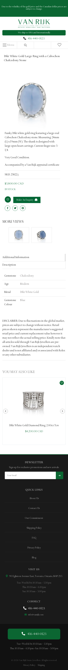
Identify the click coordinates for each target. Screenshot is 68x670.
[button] (8, 45)
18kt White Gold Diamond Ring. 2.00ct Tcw (34, 425)
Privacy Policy (34, 548)
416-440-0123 (36, 38)
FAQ (34, 538)
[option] (34, 411)
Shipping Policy (34, 528)
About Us (34, 498)
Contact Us (34, 508)
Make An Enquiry (25, 200)
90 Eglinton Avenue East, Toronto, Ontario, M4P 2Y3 (35, 576)
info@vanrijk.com (35, 615)
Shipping (41, 665)
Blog (34, 557)
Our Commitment (34, 518)
